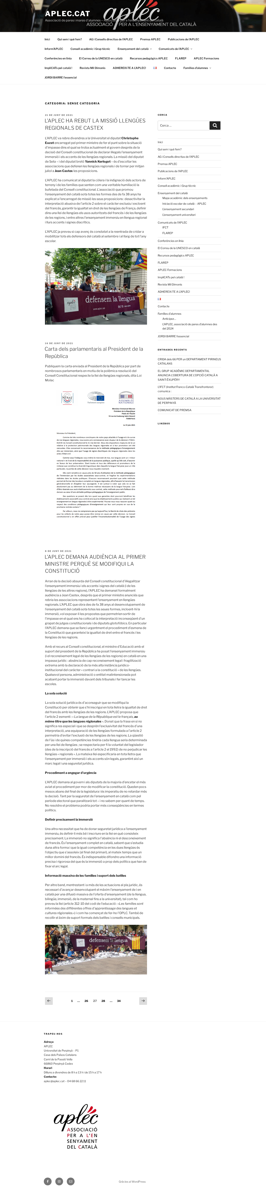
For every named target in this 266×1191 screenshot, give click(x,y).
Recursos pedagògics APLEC (149, 58)
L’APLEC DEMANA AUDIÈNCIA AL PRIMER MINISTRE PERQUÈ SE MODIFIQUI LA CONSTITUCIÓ (95, 564)
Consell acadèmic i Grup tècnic (90, 48)
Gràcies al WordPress (132, 1181)
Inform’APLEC (54, 48)
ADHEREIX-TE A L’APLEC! (129, 68)
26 (87, 1000)
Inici (47, 39)
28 (104, 1000)
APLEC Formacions (206, 58)
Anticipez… (169, 318)
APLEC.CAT (68, 13)
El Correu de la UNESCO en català (100, 58)
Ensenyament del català (133, 48)
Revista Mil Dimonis (92, 68)
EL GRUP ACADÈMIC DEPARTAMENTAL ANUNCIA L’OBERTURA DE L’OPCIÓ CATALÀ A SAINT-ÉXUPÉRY (188, 375)
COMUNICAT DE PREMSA (174, 410)
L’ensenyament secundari (178, 209)
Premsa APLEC (150, 39)
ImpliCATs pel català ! (58, 68)
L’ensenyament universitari (179, 214)
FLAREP (180, 58)
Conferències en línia (58, 58)
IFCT (165, 227)
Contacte (170, 68)
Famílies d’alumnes (195, 68)
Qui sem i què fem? (69, 39)
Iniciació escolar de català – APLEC (184, 203)
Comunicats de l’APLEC (174, 48)
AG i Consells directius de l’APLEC (111, 39)
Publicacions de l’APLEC (183, 39)
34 (120, 1000)
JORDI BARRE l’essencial (61, 77)
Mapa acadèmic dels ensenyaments (184, 198)
